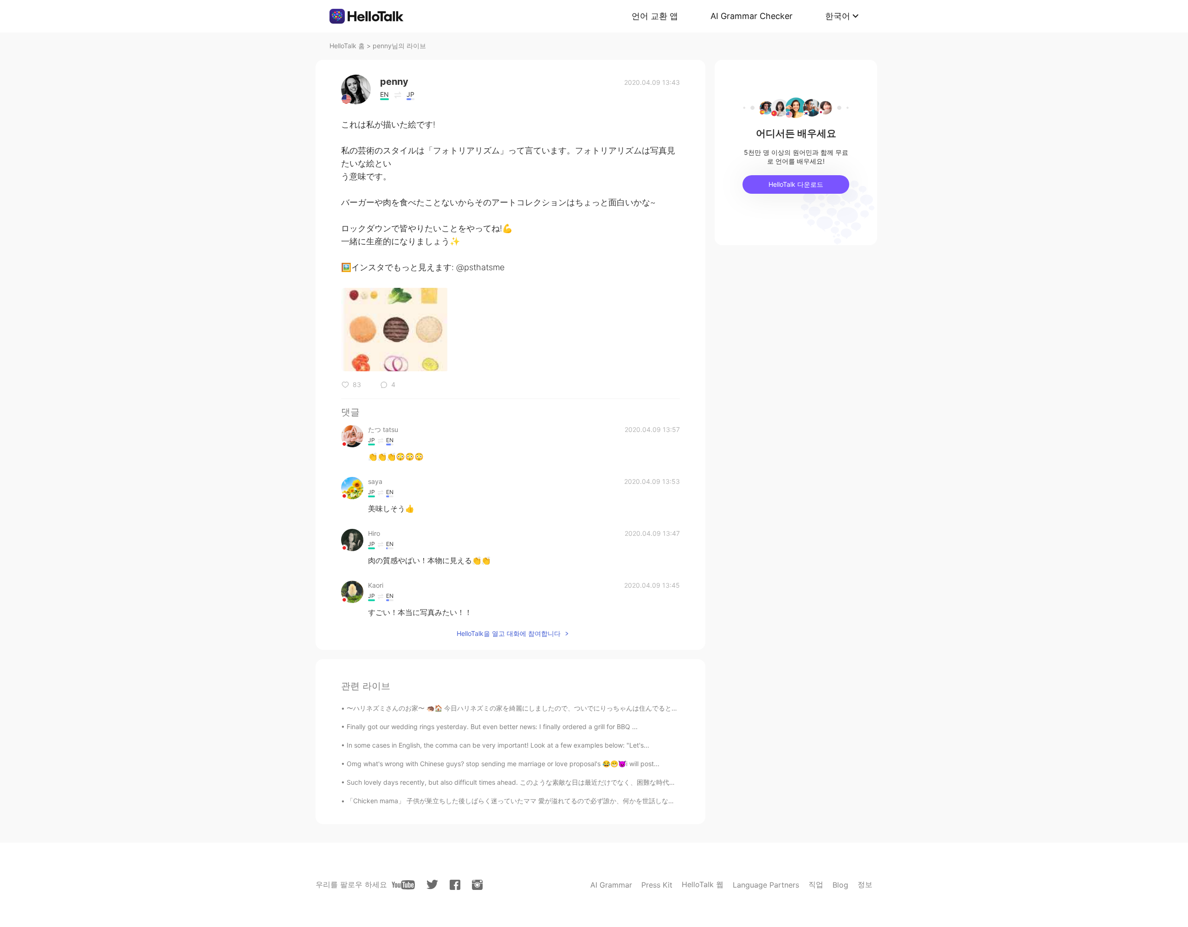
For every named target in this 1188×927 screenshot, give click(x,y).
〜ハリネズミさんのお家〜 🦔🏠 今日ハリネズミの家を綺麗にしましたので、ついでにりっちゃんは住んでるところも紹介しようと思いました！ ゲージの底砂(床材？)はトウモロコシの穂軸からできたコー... (648, 708)
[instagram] (477, 885)
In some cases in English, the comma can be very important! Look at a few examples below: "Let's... (498, 745)
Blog (840, 884)
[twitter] (432, 884)
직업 (815, 884)
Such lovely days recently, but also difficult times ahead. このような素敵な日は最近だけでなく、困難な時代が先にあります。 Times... (547, 782)
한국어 (837, 16)
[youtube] (403, 884)
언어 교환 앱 (655, 16)
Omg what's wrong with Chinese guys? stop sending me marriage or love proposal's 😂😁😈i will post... (503, 764)
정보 (865, 884)
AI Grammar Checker (751, 16)
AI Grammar (611, 884)
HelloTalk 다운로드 (795, 184)
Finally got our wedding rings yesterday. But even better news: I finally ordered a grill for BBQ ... (492, 726)
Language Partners (766, 884)
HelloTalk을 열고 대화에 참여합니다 (509, 633)
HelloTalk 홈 (347, 46)
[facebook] (455, 885)
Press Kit (656, 884)
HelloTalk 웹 (702, 884)
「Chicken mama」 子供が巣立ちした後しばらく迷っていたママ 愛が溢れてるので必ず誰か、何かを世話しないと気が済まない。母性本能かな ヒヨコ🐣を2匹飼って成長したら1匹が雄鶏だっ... (629, 801)
